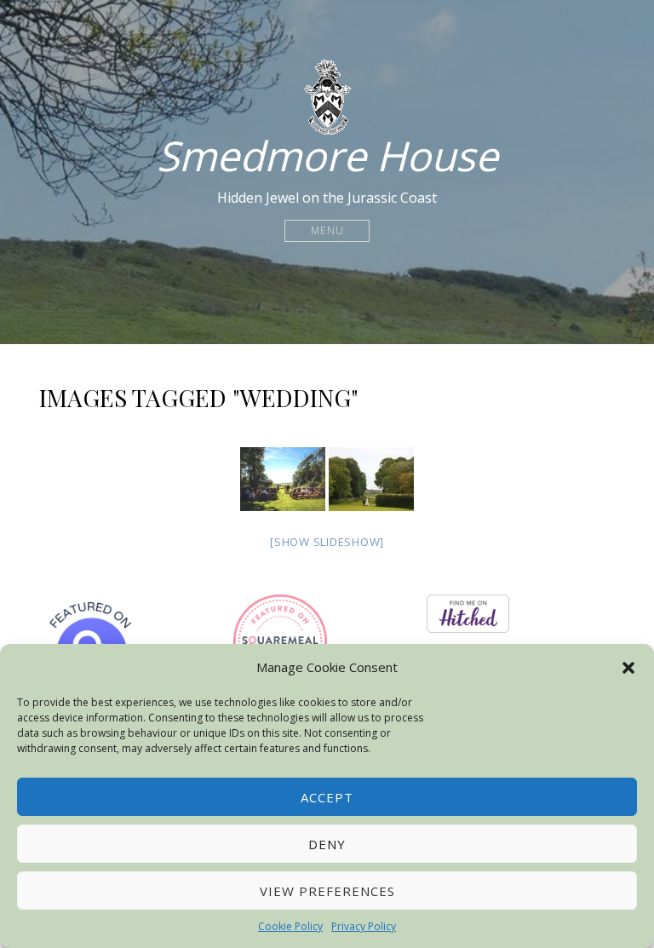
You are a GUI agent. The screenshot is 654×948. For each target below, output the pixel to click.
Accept (327, 797)
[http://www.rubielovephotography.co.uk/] (282, 479)
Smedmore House (327, 155)
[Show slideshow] (327, 541)
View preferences (327, 890)
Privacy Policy (363, 926)
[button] (628, 667)
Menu (327, 230)
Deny (327, 844)
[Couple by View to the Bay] (371, 479)
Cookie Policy (290, 926)
